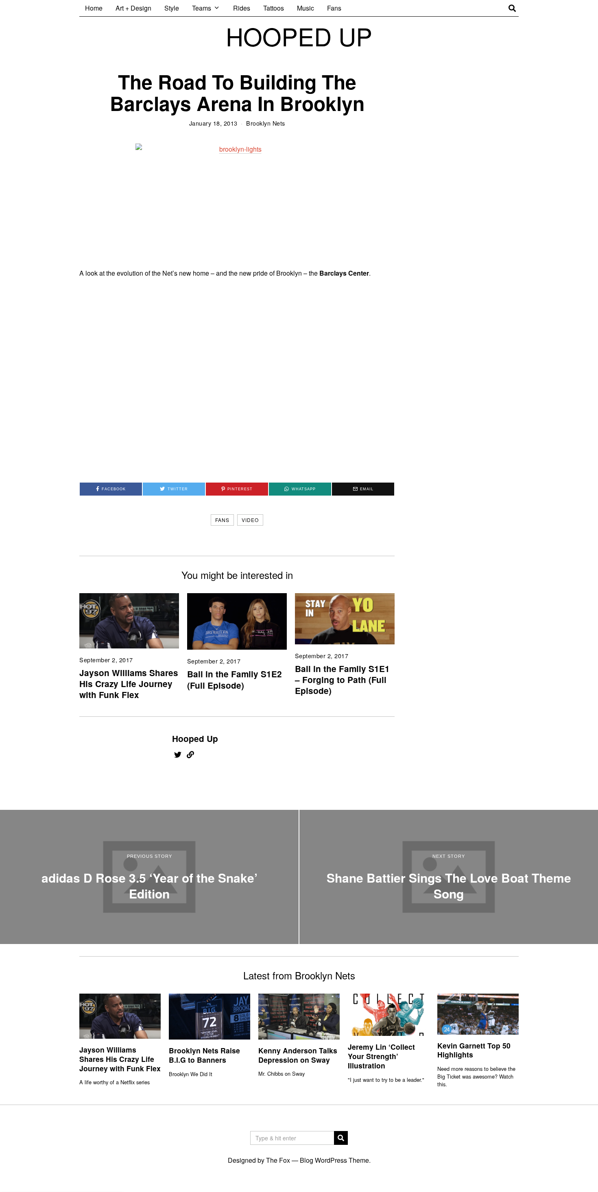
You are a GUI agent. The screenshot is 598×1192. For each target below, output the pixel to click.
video (250, 519)
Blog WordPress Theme (334, 1160)
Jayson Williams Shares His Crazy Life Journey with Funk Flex (128, 683)
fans (222, 519)
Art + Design (133, 8)
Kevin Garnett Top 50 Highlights (474, 1050)
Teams (201, 8)
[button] (341, 1138)
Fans (334, 8)
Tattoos (273, 8)
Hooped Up (195, 738)
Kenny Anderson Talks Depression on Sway (297, 1055)
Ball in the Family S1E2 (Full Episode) (234, 679)
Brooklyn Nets (265, 123)
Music (305, 8)
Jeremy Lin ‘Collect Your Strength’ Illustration (381, 1056)
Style (171, 8)
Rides (241, 8)
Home (94, 8)
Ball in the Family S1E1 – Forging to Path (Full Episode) (342, 679)
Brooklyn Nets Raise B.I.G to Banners (204, 1055)
